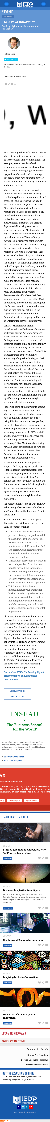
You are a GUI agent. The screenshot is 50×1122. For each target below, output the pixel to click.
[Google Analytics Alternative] (5, 1120)
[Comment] (12, 84)
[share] (9, 84)
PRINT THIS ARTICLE (17, 697)
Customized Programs (13, 760)
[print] (15, 84)
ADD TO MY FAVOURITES (17, 691)
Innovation (8, 858)
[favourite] (6, 84)
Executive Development (14, 757)
